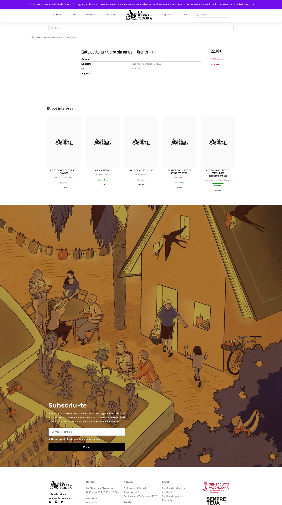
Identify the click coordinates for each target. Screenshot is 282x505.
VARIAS (157, 64)
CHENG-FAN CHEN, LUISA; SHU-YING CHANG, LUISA (218, 180)
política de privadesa (88, 439)
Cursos (185, 14)
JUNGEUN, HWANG (102, 174)
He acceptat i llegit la (75, 439)
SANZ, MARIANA (179, 177)
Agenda (167, 14)
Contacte (109, 14)
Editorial (90, 14)
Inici (31, 37)
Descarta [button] (249, 4)
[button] (212, 92)
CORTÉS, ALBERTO (141, 174)
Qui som (73, 14)
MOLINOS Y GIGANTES (142, 64)
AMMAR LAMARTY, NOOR (64, 177)
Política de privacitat (174, 488)
